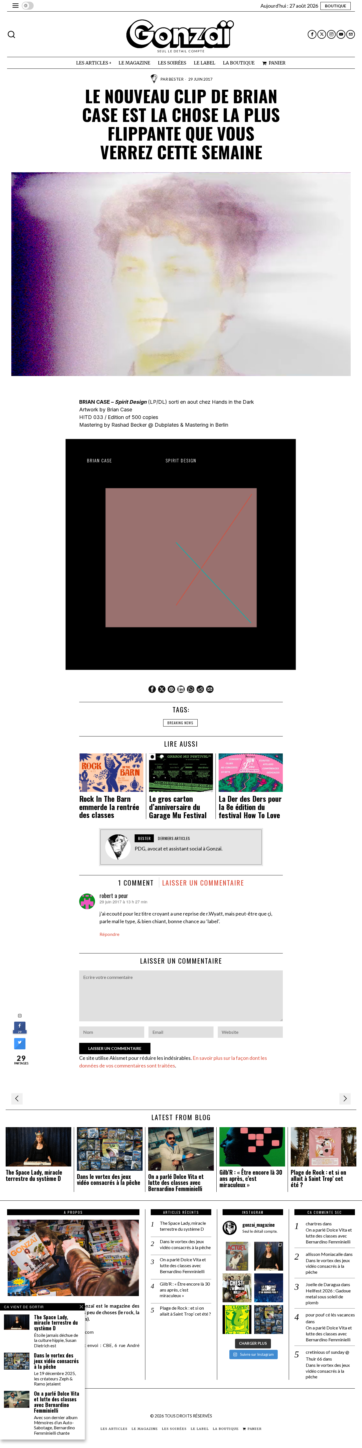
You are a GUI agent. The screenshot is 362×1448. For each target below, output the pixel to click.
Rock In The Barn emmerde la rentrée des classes (109, 807)
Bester (176, 79)
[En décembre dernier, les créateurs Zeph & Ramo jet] (268, 1319)
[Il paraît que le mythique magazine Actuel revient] (237, 1256)
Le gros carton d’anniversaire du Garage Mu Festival (178, 807)
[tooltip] (312, 34)
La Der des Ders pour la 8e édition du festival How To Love (250, 807)
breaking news (180, 722)
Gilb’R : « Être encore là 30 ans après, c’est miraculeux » (250, 1178)
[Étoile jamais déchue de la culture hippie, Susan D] (268, 1256)
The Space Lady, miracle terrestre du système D (34, 1175)
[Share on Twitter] (19, 1047)
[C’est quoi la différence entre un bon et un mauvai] (268, 1287)
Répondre (109, 934)
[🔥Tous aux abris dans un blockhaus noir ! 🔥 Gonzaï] (237, 1319)
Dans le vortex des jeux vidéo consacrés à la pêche (108, 1180)
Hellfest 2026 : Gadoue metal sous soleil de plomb (328, 1296)
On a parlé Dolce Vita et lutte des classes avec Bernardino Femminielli (176, 1183)
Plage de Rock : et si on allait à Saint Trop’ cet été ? (318, 1178)
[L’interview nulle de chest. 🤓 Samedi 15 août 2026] (237, 1287)
